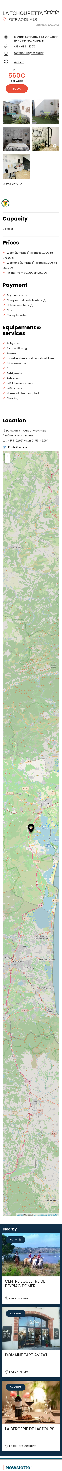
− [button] (7, 460)
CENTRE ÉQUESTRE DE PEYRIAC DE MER (25, 1283)
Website (19, 62)
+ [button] (7, 455)
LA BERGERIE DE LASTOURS (29, 1429)
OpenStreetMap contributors (46, 1215)
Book (16, 88)
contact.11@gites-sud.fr (28, 53)
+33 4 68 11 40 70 (24, 46)
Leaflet (20, 1215)
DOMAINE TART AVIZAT (26, 1355)
